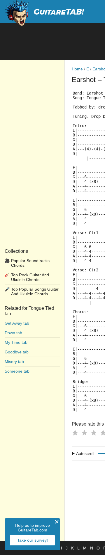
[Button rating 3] (93, 432)
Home (77, 69)
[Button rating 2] (84, 432)
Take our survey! (32, 540)
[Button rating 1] (75, 432)
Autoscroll (85, 453)
